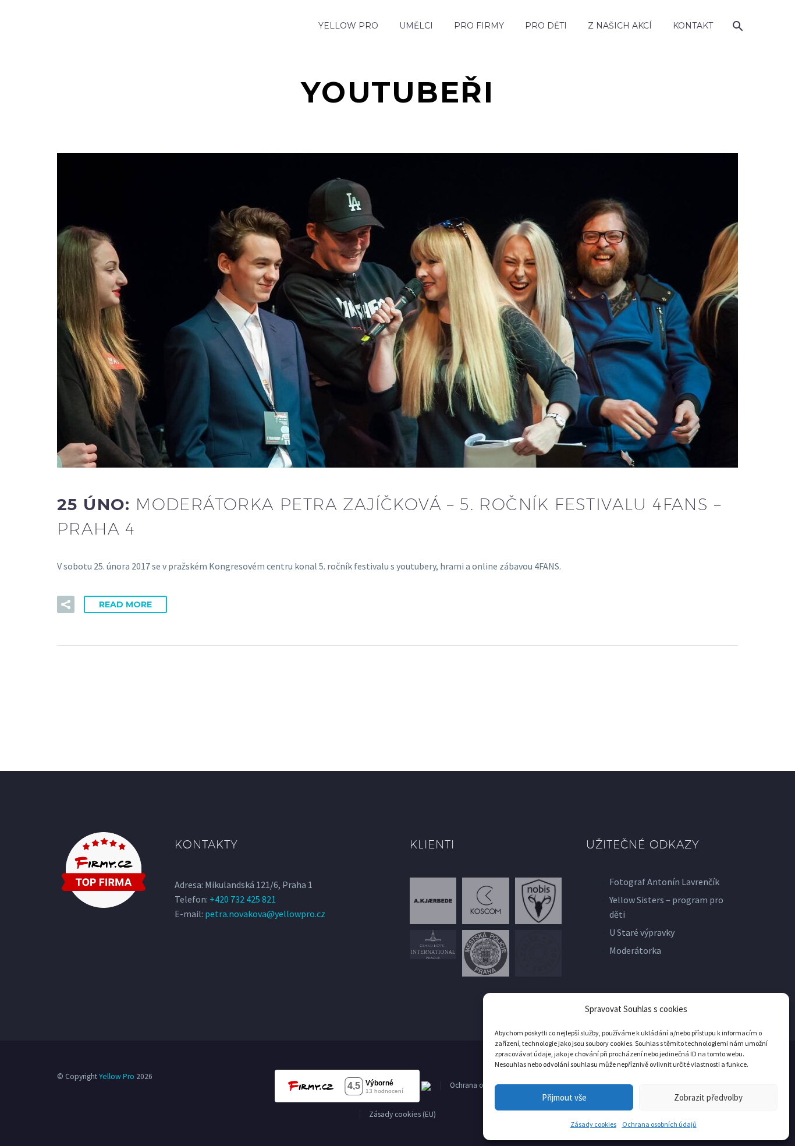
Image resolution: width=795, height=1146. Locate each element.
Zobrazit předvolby (708, 1097)
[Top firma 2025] (103, 870)
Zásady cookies (593, 1124)
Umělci (416, 25)
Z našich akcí (620, 25)
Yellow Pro (348, 25)
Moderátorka (635, 950)
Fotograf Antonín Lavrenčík (664, 881)
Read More (125, 604)
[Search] (736, 26)
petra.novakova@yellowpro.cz (265, 913)
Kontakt (693, 25)
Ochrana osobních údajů (659, 1124)
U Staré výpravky (642, 932)
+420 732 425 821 (243, 899)
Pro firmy (479, 25)
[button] (65, 604)
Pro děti (546, 25)
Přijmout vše (564, 1097)
